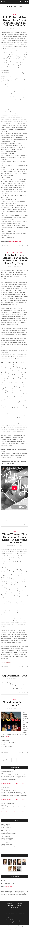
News (21, 252)
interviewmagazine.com (15, 241)
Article (14, 14)
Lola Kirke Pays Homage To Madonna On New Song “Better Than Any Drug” (14, 259)
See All (14, 849)
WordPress (23, 915)
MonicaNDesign (7, 915)
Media (13, 252)
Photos (16, 783)
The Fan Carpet (8, 886)
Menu (3, 1)
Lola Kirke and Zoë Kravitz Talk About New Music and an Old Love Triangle (14, 21)
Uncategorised (15, 673)
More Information (6, 783)
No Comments (5, 245)
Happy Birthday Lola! (14, 675)
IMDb (23, 783)
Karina (18, 28)
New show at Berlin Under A (14, 703)
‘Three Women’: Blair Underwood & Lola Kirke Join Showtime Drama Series (14, 538)
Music (17, 252)
